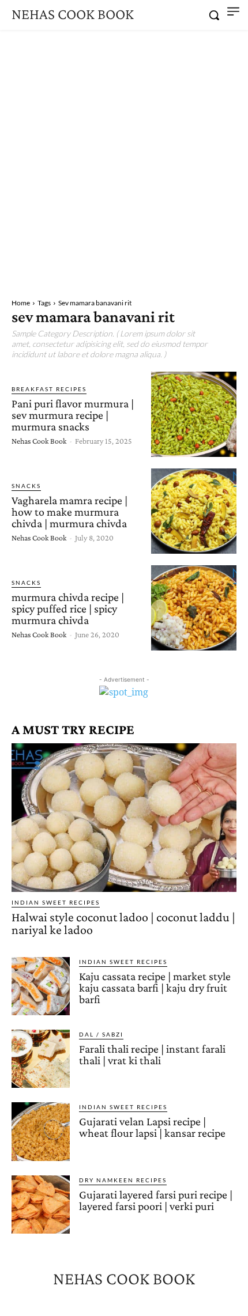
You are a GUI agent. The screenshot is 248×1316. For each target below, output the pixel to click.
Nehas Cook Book (39, 440)
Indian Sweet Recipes (56, 902)
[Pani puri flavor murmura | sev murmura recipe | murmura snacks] (193, 414)
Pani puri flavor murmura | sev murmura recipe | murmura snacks (73, 415)
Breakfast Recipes (49, 388)
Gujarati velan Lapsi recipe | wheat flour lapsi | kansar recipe (152, 1127)
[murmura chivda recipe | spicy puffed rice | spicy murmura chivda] (193, 608)
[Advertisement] (124, 159)
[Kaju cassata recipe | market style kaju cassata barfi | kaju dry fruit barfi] (41, 986)
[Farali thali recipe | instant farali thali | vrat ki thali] (41, 1059)
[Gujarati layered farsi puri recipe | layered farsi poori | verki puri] (41, 1204)
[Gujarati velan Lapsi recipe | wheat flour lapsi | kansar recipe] (41, 1131)
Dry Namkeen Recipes (123, 1180)
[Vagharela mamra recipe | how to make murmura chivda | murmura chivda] (193, 511)
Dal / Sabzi (101, 1034)
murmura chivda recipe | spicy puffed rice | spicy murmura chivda (68, 608)
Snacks (26, 485)
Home (21, 302)
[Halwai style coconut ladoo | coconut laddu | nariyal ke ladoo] (124, 817)
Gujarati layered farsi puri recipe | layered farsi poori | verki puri (155, 1200)
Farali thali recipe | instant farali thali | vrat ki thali (152, 1054)
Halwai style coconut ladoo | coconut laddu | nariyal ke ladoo (123, 923)
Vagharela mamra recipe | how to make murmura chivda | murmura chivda (69, 512)
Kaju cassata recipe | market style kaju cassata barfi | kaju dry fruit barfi (155, 987)
